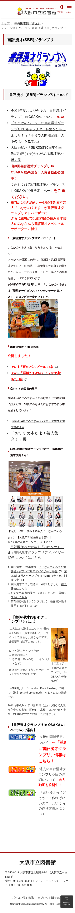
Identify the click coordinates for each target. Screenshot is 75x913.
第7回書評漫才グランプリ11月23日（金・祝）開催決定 (39, 575)
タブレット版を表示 (50, 897)
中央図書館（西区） (27, 23)
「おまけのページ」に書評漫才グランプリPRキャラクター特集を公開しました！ (38, 129)
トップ (5, 23)
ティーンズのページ (14, 28)
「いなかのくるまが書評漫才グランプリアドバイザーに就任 (38, 569)
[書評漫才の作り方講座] (22, 792)
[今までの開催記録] (22, 768)
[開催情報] (22, 736)
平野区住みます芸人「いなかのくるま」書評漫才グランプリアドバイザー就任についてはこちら (36, 552)
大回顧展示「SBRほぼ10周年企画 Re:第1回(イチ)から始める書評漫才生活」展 (39, 153)
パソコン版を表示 (23, 897)
